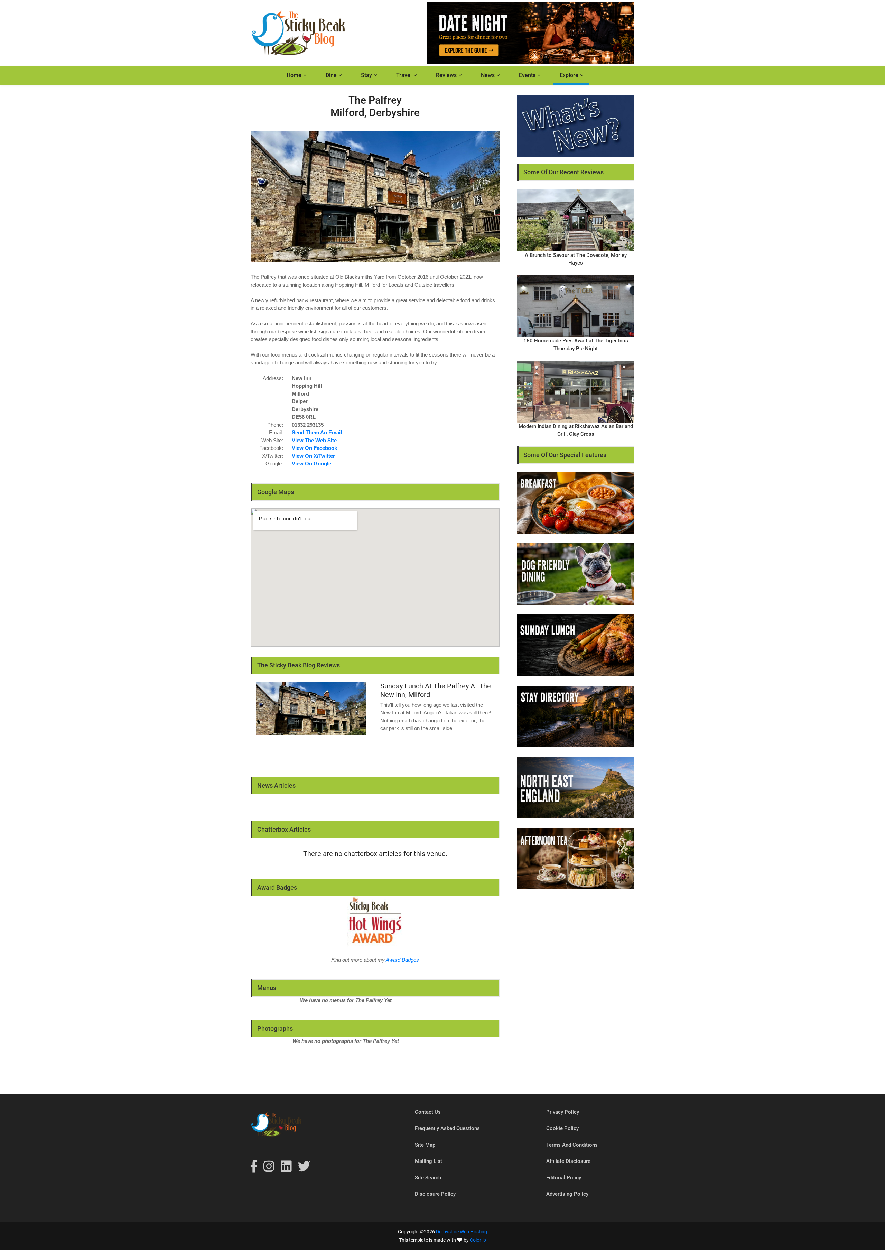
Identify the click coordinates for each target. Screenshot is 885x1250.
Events (527, 75)
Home (294, 75)
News (488, 75)
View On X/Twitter (313, 456)
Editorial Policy (563, 1178)
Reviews (446, 75)
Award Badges (402, 960)
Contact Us (428, 1112)
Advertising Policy (567, 1194)
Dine (331, 75)
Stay (366, 75)
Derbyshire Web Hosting (461, 1231)
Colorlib (478, 1240)
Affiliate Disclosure (568, 1161)
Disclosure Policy (435, 1194)
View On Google (311, 463)
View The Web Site (314, 440)
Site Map (425, 1145)
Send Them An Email (317, 432)
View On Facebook (314, 448)
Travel (404, 75)
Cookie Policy (562, 1128)
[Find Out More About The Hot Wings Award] (375, 922)
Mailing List (428, 1161)
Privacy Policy (562, 1112)
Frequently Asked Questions (447, 1128)
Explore (569, 75)
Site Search (428, 1178)
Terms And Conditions (572, 1145)
